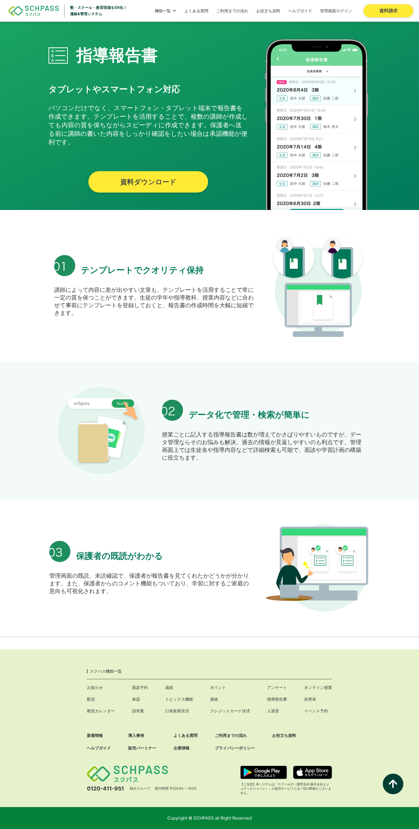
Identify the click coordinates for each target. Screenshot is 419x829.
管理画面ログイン (336, 10)
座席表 (310, 699)
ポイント (218, 687)
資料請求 (388, 10)
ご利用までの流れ (232, 10)
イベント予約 (316, 710)
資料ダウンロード (148, 182)
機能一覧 (163, 10)
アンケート (277, 687)
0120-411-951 (105, 788)
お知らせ (95, 687)
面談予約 (140, 687)
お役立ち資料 (268, 10)
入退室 (273, 710)
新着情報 (95, 735)
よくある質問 (196, 10)
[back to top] (393, 784)
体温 (136, 699)
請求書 (138, 710)
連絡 (214, 699)
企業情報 (182, 747)
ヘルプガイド (300, 10)
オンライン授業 (318, 687)
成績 (169, 687)
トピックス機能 (179, 699)
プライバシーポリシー (235, 747)
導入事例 (136, 735)
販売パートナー (142, 747)
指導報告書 (277, 699)
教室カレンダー (101, 710)
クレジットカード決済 (230, 710)
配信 (91, 699)
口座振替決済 (177, 710)
